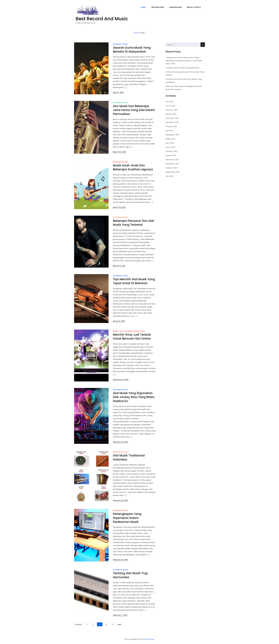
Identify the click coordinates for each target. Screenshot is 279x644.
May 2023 (170, 102)
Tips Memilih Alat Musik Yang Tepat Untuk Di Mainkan (134, 281)
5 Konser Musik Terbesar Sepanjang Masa (182, 68)
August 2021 (171, 139)
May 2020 (170, 176)
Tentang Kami (157, 7)
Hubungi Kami (175, 7)
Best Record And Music (102, 18)
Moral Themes (148, 639)
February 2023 (172, 110)
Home (143, 7)
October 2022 (171, 126)
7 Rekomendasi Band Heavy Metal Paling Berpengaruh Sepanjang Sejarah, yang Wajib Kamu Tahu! (184, 60)
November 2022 (172, 122)
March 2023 (170, 106)
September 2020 (172, 172)
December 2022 (172, 118)
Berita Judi (118, 331)
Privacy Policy (194, 7)
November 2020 (172, 164)
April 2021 (170, 143)
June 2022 (170, 131)
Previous (78, 624)
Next (119, 624)
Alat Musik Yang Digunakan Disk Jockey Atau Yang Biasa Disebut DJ (133, 397)
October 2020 (171, 168)
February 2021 (172, 151)
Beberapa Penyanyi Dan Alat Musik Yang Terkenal (133, 223)
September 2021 (172, 135)
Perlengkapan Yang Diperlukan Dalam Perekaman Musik (127, 518)
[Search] (203, 44)
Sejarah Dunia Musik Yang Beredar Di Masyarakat (132, 50)
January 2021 (171, 155)
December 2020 (172, 160)
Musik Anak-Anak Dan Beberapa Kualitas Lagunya (133, 167)
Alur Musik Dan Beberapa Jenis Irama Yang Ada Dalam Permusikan (134, 110)
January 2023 (171, 114)
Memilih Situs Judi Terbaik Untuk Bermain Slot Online (132, 337)
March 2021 (170, 147)
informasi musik (120, 44)
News (142, 331)
